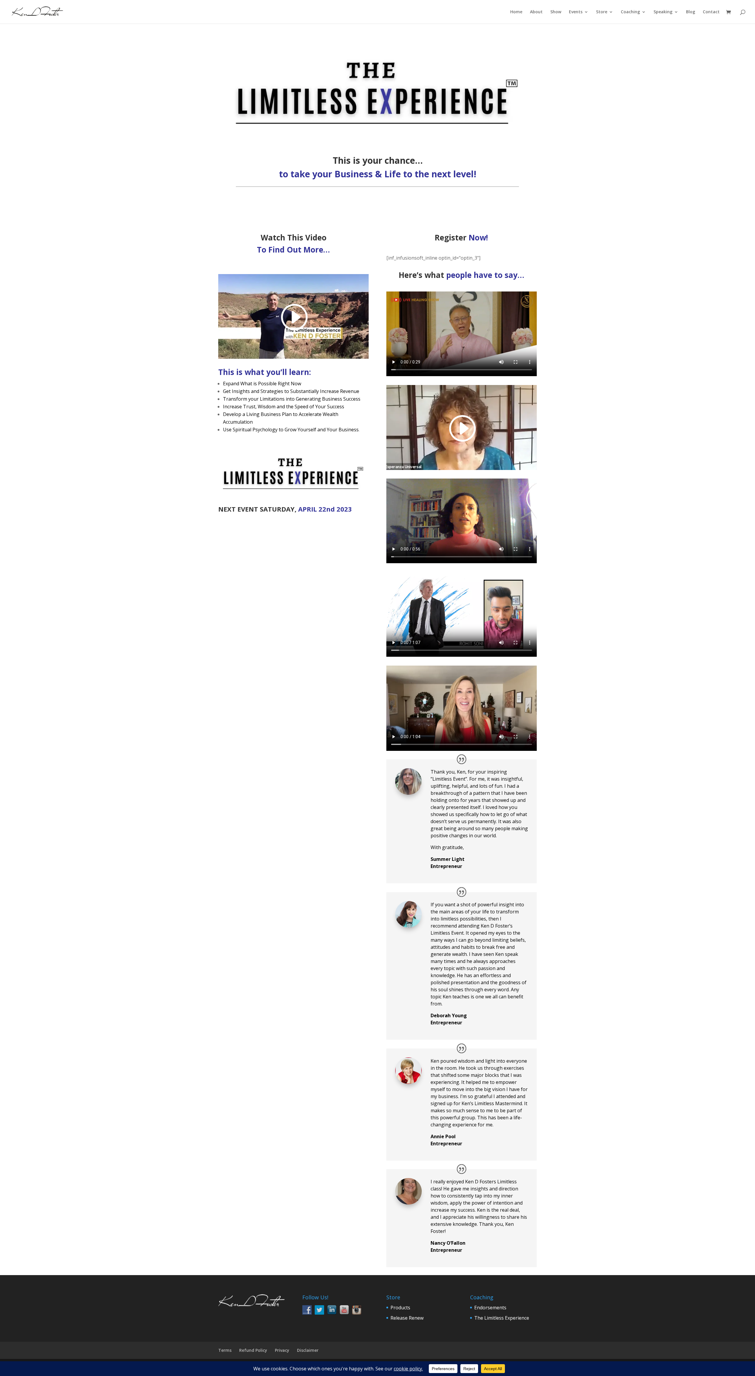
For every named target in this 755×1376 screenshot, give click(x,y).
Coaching (630, 12)
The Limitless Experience (501, 1318)
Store (601, 12)
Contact (711, 12)
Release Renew (407, 1318)
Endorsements (490, 1307)
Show (555, 12)
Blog (690, 12)
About (536, 12)
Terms (225, 1350)
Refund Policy (253, 1350)
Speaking (663, 12)
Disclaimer (308, 1350)
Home (516, 12)
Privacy (282, 1350)
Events (575, 12)
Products (400, 1307)
